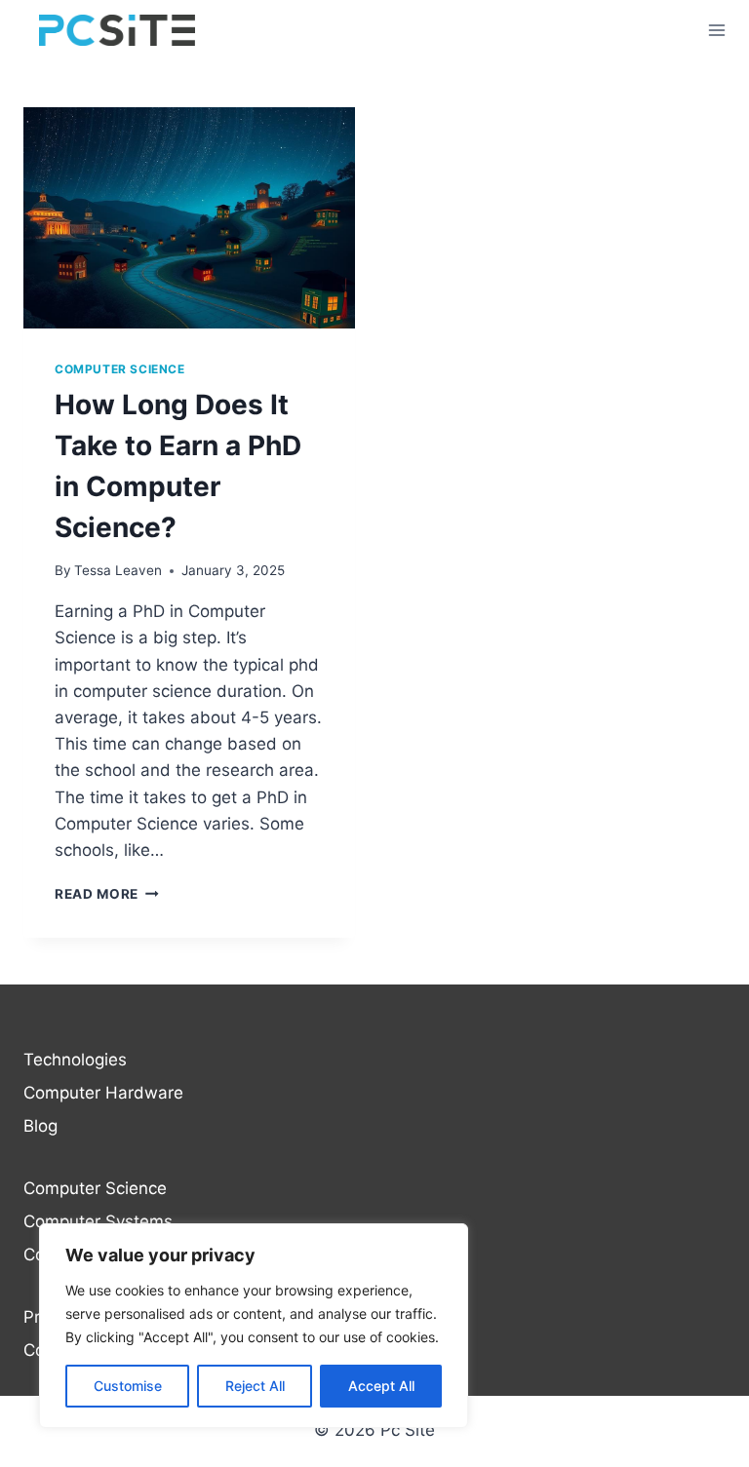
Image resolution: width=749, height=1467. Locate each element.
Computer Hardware (103, 1092)
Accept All (381, 1385)
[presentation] (189, 217)
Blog (40, 1126)
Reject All (255, 1385)
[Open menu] (716, 31)
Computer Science (120, 369)
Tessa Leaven (118, 570)
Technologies (75, 1059)
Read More (107, 894)
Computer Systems (98, 1221)
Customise (128, 1385)
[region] (253, 1325)
